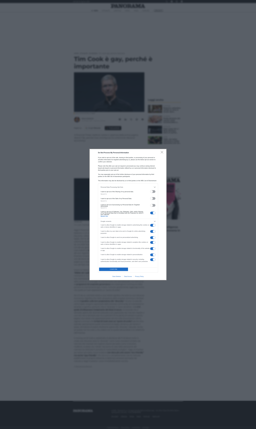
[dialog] (128, 214)
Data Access (128, 276)
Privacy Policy (139, 276)
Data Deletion (116, 276)
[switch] (152, 191)
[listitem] (128, 187)
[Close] (162, 153)
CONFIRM (113, 269)
